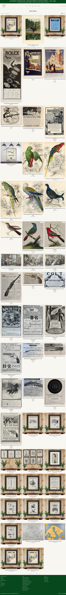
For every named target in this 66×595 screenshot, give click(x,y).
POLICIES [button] (45, 576)
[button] (26, 6)
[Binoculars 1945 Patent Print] (54, 509)
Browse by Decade (25, 585)
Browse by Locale (24, 587)
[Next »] (39, 573)
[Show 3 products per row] (63, 13)
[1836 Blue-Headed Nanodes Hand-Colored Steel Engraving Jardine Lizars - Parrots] (11, 199)
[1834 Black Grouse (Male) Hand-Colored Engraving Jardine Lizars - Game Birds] (54, 194)
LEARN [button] (23, 576)
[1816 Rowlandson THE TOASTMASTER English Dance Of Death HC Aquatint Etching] (33, 260)
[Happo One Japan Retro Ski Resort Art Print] (11, 558)
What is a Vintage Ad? (25, 577)
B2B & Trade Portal (3, 580)
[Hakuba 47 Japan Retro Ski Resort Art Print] (33, 558)
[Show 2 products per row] (61, 13)
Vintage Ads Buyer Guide (25, 578)
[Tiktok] (60, 593)
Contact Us (2, 578)
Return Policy (46, 578)
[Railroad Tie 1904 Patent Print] (11, 152)
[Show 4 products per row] (64, 13)
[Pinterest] (62, 593)
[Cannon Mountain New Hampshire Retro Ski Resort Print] (11, 26)
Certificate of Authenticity (25, 584)
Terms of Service (46, 581)
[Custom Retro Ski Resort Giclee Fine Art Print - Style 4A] (54, 26)
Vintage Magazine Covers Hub (26, 583)
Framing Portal (3, 583)
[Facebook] (59, 593)
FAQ (1, 581)
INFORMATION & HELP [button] (4, 576)
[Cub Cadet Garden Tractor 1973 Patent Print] (54, 423)
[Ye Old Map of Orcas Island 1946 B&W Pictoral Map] (33, 531)
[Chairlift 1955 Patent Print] (33, 484)
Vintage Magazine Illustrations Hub (27, 581)
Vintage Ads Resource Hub (26, 580)
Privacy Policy (46, 580)
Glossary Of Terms (24, 590)
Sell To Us (2, 585)
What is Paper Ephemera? (26, 588)
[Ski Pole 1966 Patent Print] (11, 509)
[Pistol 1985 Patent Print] (11, 533)
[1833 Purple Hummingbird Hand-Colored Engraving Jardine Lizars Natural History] (11, 228)
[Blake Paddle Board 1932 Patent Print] (11, 484)
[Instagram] (63, 593)
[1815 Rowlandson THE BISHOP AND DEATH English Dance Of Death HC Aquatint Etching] (11, 260)
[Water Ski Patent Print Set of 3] (11, 459)
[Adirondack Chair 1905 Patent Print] (33, 509)
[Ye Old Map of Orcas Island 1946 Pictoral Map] (54, 531)
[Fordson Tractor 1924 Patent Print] (33, 423)
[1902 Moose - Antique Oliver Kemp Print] (33, 29)
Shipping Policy (46, 577)
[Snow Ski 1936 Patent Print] (54, 484)
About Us (2, 577)
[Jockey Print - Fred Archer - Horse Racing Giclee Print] (54, 459)
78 (36, 573)
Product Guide (2, 584)
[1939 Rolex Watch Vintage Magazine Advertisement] (11, 74)
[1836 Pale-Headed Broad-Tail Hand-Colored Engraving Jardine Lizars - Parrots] (33, 197)
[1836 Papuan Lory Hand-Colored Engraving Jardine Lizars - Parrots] (54, 160)
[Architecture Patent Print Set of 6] (33, 459)
